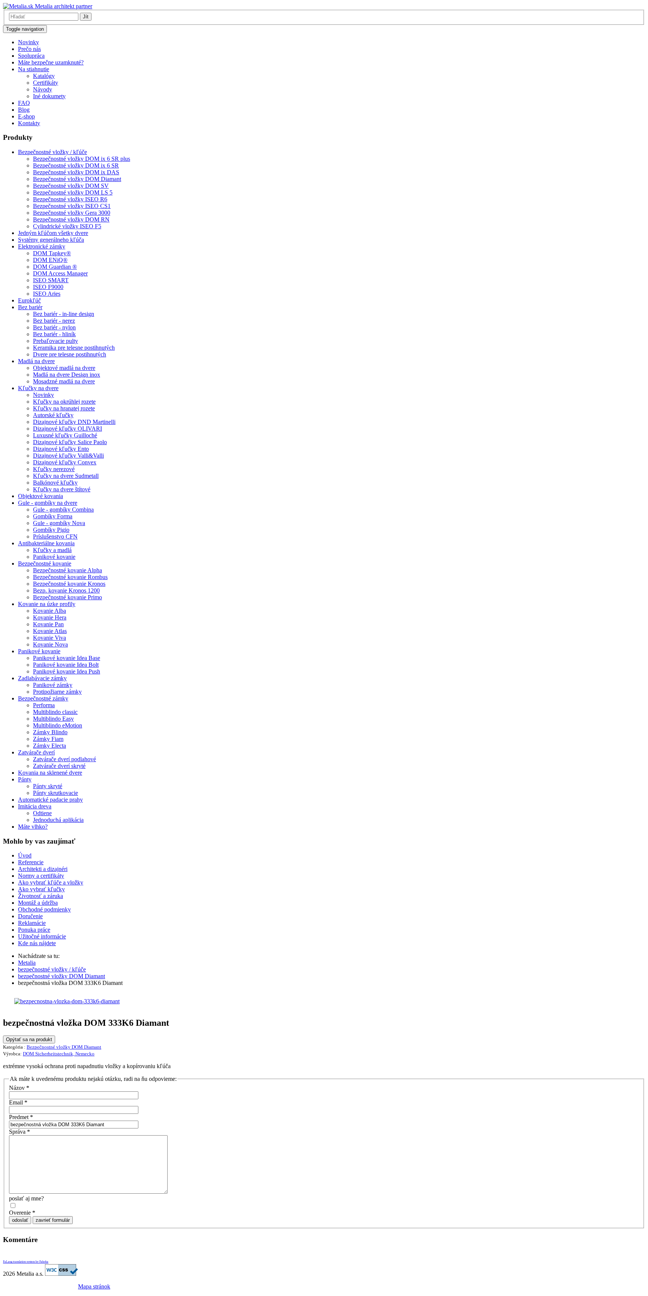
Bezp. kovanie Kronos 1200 (66, 590)
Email (18, 1102)
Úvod (25, 855)
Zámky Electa (49, 745)
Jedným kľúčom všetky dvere (53, 233)
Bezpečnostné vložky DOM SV (71, 186)
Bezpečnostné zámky (43, 698)
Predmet (21, 1117)
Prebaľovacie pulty (55, 341)
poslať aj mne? (26, 1198)
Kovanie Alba (49, 611)
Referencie (31, 862)
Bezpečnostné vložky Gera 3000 (71, 213)
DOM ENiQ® (50, 260)
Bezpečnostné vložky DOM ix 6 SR (76, 165)
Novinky (28, 42)
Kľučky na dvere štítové (61, 489)
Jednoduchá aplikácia (58, 820)
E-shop (26, 116)
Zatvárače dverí (36, 752)
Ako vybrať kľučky (41, 889)
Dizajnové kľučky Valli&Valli (68, 455)
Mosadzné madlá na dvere (64, 381)
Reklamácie (32, 923)
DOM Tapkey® (52, 253)
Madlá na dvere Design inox (66, 374)
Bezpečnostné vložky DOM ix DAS (76, 172)
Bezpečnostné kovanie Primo (67, 597)
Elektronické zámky (41, 246)
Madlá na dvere (36, 361)
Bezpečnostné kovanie (44, 563)
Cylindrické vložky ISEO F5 (67, 226)
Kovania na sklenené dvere (50, 772)
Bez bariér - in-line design (63, 314)
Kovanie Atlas (50, 631)
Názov (19, 1088)
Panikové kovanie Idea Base (66, 658)
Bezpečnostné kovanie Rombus (70, 577)
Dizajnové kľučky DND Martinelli (74, 422)
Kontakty (29, 123)
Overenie (22, 1212)
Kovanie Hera (49, 617)
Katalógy (44, 76)
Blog (24, 109)
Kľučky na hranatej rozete (64, 408)
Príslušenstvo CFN (55, 536)
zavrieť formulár (53, 1220)
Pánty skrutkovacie (55, 793)
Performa (44, 705)
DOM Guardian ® (55, 266)
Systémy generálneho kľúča (51, 239)
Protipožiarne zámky (57, 691)
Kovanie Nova (50, 644)
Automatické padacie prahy (50, 799)
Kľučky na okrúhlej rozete (64, 401)
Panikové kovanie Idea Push (66, 671)
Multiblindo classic (55, 712)
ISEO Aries (46, 293)
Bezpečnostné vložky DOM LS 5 (72, 192)
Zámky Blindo (50, 732)
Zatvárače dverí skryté (59, 766)
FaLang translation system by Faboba (25, 1261)
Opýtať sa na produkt (29, 1039)
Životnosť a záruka (40, 896)
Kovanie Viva (49, 638)
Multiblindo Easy (53, 718)
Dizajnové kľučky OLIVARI (67, 428)
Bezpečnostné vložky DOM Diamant (77, 179)
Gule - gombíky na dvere (47, 503)
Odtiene (42, 813)
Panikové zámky (52, 685)
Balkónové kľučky (55, 482)
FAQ (24, 103)
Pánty (25, 779)
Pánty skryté (47, 786)
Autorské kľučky (53, 415)
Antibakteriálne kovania (46, 543)
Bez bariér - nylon (54, 327)
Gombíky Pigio (51, 530)
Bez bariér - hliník (54, 334)
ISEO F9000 (48, 287)
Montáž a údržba (38, 902)
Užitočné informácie (42, 936)
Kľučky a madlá (52, 550)
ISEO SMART (51, 280)
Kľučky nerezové (54, 469)
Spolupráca (31, 55)
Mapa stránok (94, 1286)
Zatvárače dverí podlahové (64, 759)
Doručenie (30, 916)
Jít (85, 16)
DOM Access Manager (60, 273)
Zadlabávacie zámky (42, 678)
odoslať (20, 1220)
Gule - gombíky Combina (63, 509)
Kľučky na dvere (38, 388)
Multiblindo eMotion (57, 725)
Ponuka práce (34, 929)
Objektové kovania (40, 496)
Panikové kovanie (54, 557)
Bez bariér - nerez (54, 320)
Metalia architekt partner (62, 6)
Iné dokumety (49, 96)
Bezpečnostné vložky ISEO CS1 (72, 206)
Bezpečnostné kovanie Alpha (67, 570)
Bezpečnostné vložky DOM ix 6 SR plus (81, 159)
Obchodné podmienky (44, 909)
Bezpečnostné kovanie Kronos (69, 584)
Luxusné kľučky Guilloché (65, 435)
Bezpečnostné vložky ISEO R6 (70, 199)
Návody (42, 89)
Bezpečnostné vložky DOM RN (71, 219)
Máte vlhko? (33, 826)
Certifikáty (45, 82)
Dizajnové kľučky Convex (64, 462)
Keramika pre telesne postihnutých (74, 347)
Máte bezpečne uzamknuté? (51, 62)
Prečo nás (29, 49)
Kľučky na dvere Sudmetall (66, 476)
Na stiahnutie (33, 69)
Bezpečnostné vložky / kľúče (52, 152)
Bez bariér (30, 307)
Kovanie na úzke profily (46, 604)
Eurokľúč (29, 300)
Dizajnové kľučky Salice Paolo (70, 442)
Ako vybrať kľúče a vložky (50, 882)
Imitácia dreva (34, 806)
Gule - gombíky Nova (59, 523)
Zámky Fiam (48, 739)
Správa (19, 1131)
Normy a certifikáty (41, 875)
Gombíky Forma (52, 516)
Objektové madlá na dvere (64, 368)
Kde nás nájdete (37, 943)
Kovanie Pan (48, 624)
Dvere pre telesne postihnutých (69, 354)
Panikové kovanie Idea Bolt (66, 664)
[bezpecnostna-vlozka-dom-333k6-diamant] (67, 1001)
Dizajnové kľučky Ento (61, 449)
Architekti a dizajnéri (43, 869)
